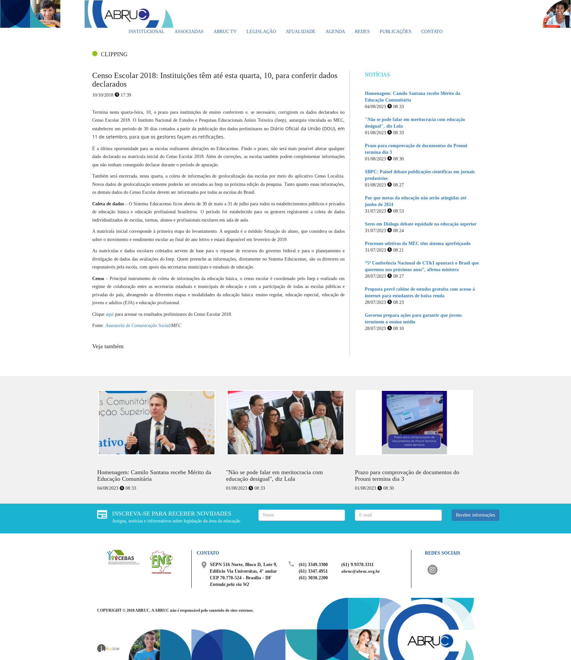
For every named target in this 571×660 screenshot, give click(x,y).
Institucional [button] (147, 31)
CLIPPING (114, 54)
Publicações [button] (395, 31)
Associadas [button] (189, 31)
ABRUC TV (225, 31)
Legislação (261, 31)
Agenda (335, 31)
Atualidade (301, 31)
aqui (110, 314)
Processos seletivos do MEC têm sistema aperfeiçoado (418, 243)
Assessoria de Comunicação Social (137, 325)
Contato (431, 31)
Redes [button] (362, 31)
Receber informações (475, 515)
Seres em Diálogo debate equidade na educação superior (420, 224)
